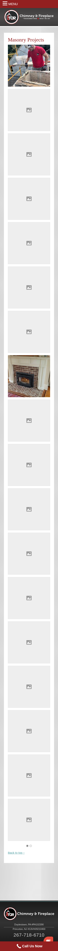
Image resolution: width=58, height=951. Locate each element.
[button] (5, 3)
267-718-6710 (29, 935)
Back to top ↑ (16, 852)
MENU (13, 4)
